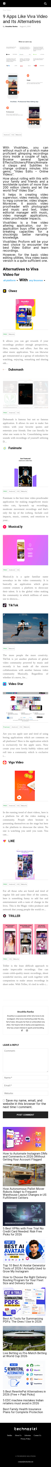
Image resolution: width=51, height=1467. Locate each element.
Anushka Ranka (11, 26)
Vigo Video (16, 762)
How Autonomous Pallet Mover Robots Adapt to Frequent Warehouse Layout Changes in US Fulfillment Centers (24, 1193)
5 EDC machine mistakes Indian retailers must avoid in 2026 (23, 1402)
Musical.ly (15, 526)
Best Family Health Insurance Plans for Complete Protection (23, 1411)
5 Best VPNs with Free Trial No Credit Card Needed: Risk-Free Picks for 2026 (23, 1231)
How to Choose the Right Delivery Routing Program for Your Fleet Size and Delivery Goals (24, 1280)
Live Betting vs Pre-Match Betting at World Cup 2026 (25, 1355)
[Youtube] (37, 1445)
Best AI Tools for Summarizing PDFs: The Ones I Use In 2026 (23, 1320)
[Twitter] (19, 33)
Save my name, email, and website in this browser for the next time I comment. (24, 1104)
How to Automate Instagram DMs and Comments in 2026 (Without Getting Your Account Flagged (25, 1156)
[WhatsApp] (5, 33)
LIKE (11, 841)
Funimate (15, 448)
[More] (25, 33)
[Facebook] (12, 33)
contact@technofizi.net (25, 1462)
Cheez (12, 291)
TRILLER (14, 916)
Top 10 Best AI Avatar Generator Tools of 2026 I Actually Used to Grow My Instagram (24, 1268)
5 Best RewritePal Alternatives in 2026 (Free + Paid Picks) (24, 1393)
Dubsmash (15, 369)
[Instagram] (28, 1031)
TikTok (13, 605)
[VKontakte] (31, 1445)
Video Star (15, 684)
